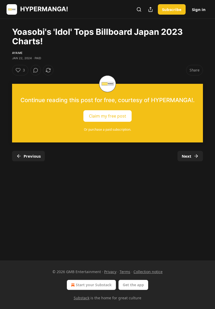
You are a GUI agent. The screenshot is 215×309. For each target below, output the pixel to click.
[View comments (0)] (35, 70)
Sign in (199, 9)
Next (186, 156)
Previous (32, 156)
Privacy (110, 271)
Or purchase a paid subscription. (107, 129)
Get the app (133, 284)
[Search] (139, 9)
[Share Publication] (150, 9)
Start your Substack (94, 284)
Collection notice (148, 271)
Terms (125, 271)
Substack (81, 297)
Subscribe (171, 9)
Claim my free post (107, 116)
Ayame (17, 53)
